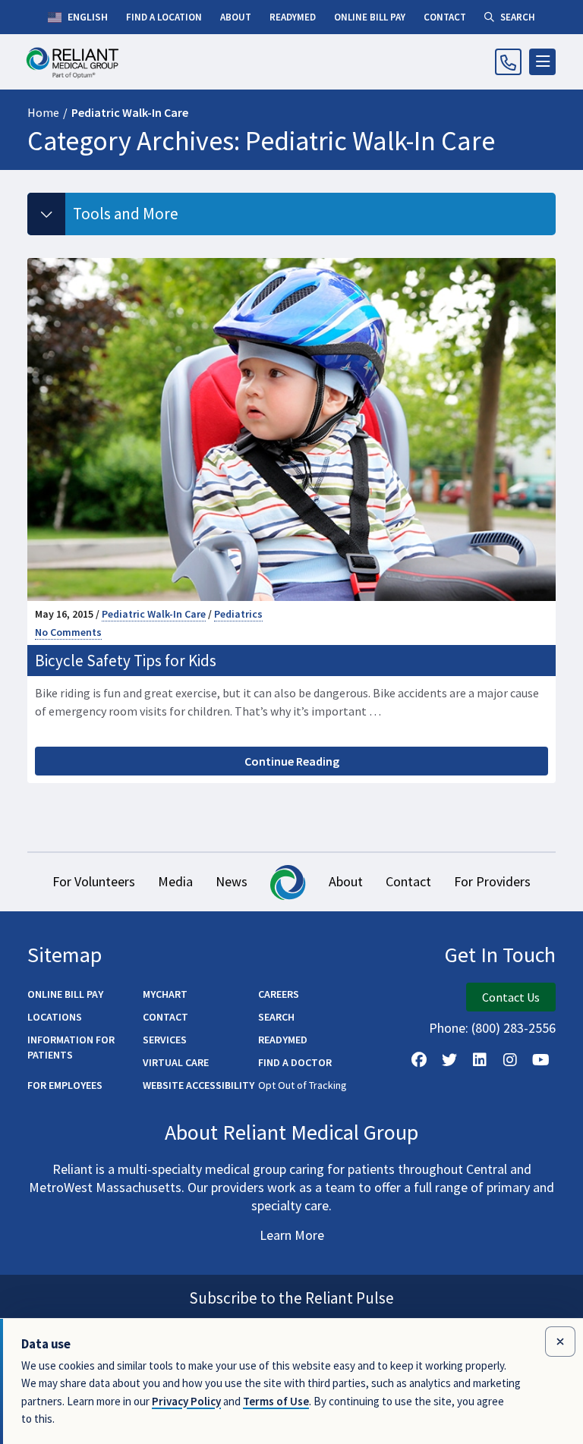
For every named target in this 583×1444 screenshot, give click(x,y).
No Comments (68, 632)
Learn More (292, 1235)
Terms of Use (276, 1401)
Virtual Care (176, 1062)
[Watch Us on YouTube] (540, 1060)
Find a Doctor (295, 1062)
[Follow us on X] (449, 1060)
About (346, 881)
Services (165, 1039)
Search (276, 1017)
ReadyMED (282, 1039)
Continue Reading (291, 761)
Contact (408, 881)
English (86, 17)
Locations (54, 1017)
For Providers (492, 881)
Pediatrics (238, 614)
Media (175, 881)
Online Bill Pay (65, 994)
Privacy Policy (186, 1401)
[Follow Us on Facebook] (419, 1060)
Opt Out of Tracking (302, 1085)
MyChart (165, 994)
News (231, 881)
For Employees (64, 1085)
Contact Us (511, 997)
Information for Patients (71, 1047)
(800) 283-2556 (513, 1028)
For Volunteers (93, 881)
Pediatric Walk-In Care (154, 614)
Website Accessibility (198, 1085)
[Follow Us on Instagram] (510, 1060)
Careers (278, 994)
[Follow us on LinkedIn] (480, 1060)
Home (43, 112)
